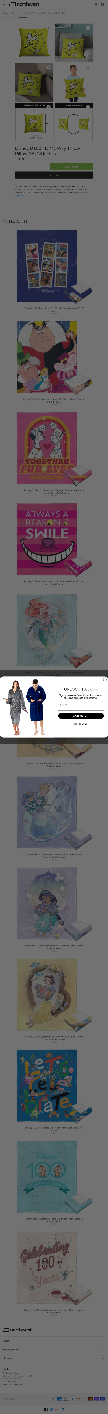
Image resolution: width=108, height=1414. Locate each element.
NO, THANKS (81, 724)
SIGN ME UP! (81, 716)
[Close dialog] (105, 679)
